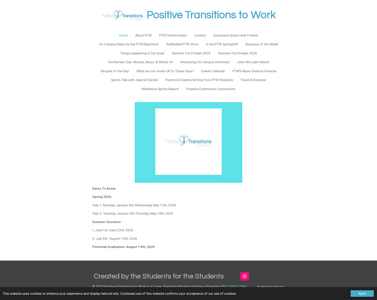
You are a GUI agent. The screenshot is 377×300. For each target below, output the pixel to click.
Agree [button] (362, 293)
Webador (279, 286)
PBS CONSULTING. (234, 286)
